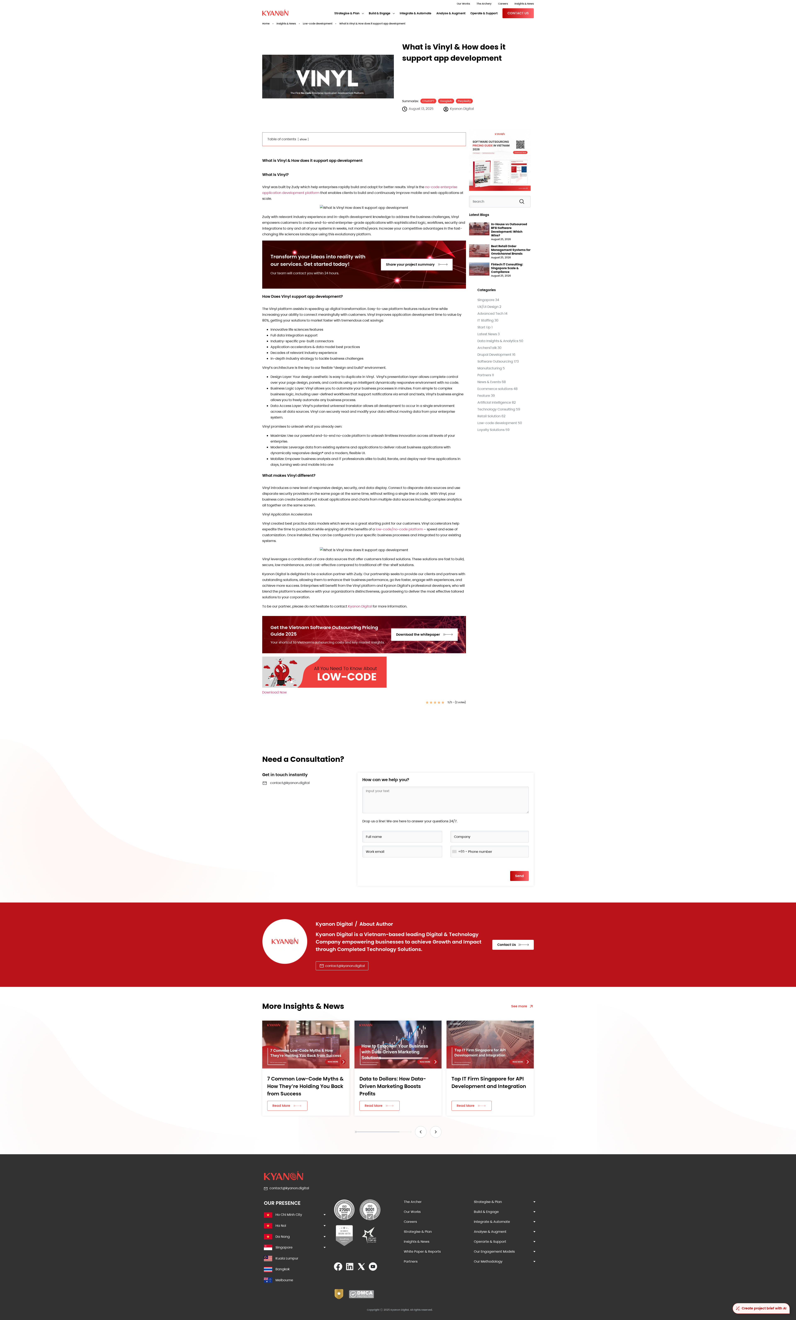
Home (265, 23)
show (303, 139)
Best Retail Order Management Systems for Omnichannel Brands (510, 250)
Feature (483, 395)
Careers (503, 3)
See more (519, 1006)
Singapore (485, 300)
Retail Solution (489, 416)
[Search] (522, 201)
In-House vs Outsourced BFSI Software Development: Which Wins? (509, 229)
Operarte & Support (490, 1241)
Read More (281, 1105)
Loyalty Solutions (491, 429)
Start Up (484, 327)
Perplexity (464, 101)
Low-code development (317, 23)
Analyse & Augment (450, 13)
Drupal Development (494, 354)
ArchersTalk (487, 347)
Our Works (463, 3)
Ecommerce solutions (495, 388)
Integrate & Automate (415, 13)
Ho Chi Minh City (288, 1214)
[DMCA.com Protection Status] (361, 1297)
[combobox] (500, 201)
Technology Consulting (496, 409)
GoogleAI (446, 101)
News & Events (489, 382)
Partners (484, 375)
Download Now (274, 692)
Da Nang (282, 1236)
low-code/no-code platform (399, 529)
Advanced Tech (490, 313)
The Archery (484, 3)
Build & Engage (379, 13)
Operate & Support (484, 13)
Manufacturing (489, 368)
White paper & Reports (422, 1251)
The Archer (413, 1201)
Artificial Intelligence (494, 402)
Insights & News (524, 3)
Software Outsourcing (495, 361)
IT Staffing (485, 320)
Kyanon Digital (360, 606)
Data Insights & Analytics (497, 341)
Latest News (487, 334)
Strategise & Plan (346, 13)
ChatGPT (428, 101)
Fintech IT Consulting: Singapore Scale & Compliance (507, 268)
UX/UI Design (488, 306)
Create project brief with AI (764, 1308)
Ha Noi (280, 1225)
